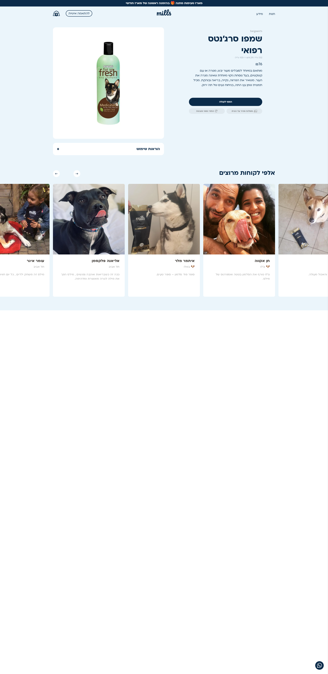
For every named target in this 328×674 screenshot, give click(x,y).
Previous (56, 173)
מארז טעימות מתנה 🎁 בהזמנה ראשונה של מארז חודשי (164, 3)
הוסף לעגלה (225, 101)
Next (76, 173)
